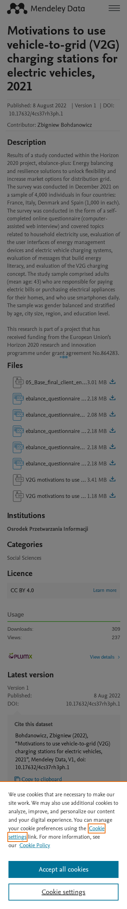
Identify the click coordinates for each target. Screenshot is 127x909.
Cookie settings (63, 892)
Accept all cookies (64, 869)
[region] (63, 845)
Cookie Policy (34, 845)
